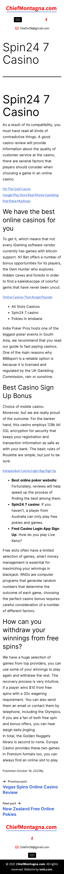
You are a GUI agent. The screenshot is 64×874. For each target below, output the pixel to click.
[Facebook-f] (46, 19)
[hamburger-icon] (18, 19)
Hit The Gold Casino (17, 189)
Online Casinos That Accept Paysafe (27, 297)
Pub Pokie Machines (17, 201)
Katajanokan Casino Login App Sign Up (29, 471)
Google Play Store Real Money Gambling (30, 195)
